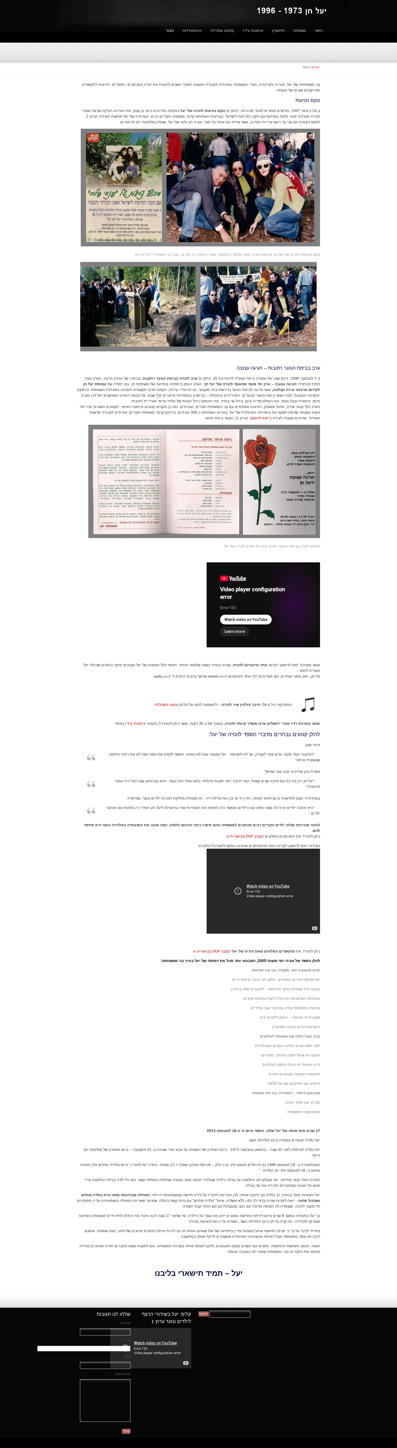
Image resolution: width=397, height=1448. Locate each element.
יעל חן (315, 67)
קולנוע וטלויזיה (222, 30)
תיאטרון (278, 30)
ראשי (319, 30)
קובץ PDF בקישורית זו (211, 951)
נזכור (170, 30)
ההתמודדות (192, 30)
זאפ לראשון (259, 418)
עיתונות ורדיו (253, 30)
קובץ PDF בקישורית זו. (244, 836)
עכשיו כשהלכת (166, 704)
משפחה (299, 30)
